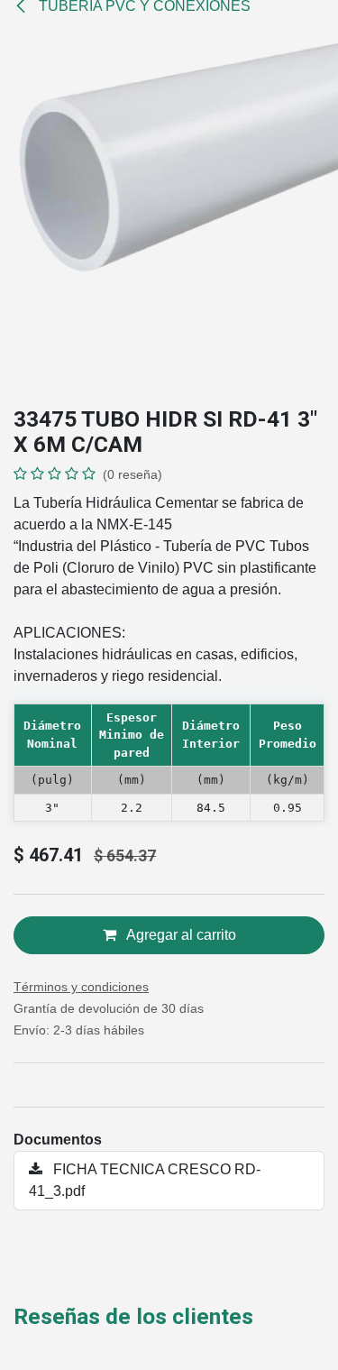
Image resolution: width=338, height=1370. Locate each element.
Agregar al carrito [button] (179, 934)
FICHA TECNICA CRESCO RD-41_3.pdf (144, 1180)
